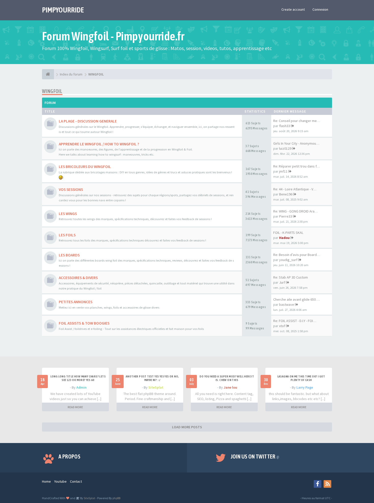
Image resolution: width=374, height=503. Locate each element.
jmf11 (283, 171)
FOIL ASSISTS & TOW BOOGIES (84, 323)
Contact (76, 481)
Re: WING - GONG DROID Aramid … (298, 211)
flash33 (284, 126)
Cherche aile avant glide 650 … (296, 299)
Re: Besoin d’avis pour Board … (297, 254)
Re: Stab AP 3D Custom (290, 277)
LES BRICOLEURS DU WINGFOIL (85, 166)
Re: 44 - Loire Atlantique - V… (294, 189)
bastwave (286, 304)
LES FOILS (67, 235)
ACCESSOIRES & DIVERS (78, 277)
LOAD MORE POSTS (187, 427)
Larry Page (304, 387)
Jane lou (230, 387)
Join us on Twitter (255, 456)
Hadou (284, 237)
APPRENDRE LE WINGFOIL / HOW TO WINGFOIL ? (99, 144)
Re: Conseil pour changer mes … (298, 120)
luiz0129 (285, 148)
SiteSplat (155, 387)
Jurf (282, 282)
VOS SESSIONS (71, 189)
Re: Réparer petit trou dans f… (296, 166)
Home (46, 481)
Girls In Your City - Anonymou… (296, 143)
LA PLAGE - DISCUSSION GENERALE (88, 121)
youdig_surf (288, 259)
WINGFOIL (52, 91)
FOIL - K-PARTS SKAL (288, 232)
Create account (293, 9)
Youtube (60, 481)
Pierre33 (285, 216)
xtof (282, 326)
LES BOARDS (69, 255)
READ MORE (75, 407)
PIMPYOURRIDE (63, 10)
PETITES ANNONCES (75, 301)
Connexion (320, 9)
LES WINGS (68, 213)
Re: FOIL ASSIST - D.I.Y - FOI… (294, 320)
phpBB (116, 498)
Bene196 (285, 194)
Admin (81, 387)
